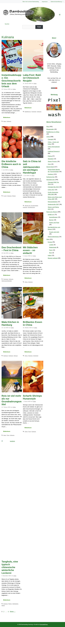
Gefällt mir (51, 214)
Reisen (14, 195)
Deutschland (50, 167)
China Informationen (54, 146)
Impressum (45, 1)
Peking (10, 603)
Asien (4, 121)
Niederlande (52, 247)
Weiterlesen (6, 117)
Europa (50, 242)
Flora (8, 435)
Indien (49, 255)
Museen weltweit (53, 258)
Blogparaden (50, 129)
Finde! (39, 27)
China (26, 282)
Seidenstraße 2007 (53, 204)
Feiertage (33, 111)
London (51, 244)
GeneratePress (44, 624)
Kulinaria (9, 121)
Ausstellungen (53, 217)
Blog (47, 126)
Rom (50, 253)
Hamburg (5, 355)
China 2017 (51, 189)
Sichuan (16, 355)
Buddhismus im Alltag (52, 132)
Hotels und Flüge (54, 222)
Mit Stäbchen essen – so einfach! (30, 250)
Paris (50, 250)
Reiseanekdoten (52, 201)
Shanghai (50, 159)
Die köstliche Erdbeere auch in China (11, 164)
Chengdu (50, 139)
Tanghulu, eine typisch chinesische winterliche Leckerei (10, 567)
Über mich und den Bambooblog (31, 1)
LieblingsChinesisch (54, 151)
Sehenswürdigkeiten (7, 280)
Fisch (29, 431)
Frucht (5, 195)
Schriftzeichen (31, 207)
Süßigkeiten (15, 603)
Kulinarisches (50, 177)
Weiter (12, 611)
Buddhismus (28, 111)
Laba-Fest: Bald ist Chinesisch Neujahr (32, 78)
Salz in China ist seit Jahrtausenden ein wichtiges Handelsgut (32, 167)
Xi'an (49, 164)
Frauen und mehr (54, 232)
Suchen (7, 24)
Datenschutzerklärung (56, 1)
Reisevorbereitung (53, 236)
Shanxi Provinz (52, 161)
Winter (3, 605)
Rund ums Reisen (51, 212)
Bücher (51, 220)
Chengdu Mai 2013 (53, 187)
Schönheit (35, 355)
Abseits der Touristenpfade (31, 205)
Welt (47, 239)
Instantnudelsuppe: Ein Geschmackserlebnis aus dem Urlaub (11, 81)
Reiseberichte (50, 179)
